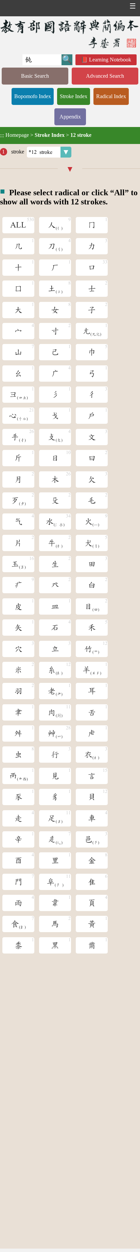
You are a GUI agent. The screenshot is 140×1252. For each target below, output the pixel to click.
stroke (17, 152)
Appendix (70, 117)
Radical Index (111, 96)
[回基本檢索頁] (70, 33)
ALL (18, 225)
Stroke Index (73, 96)
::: (2, 135)
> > (45, 135)
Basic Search (35, 76)
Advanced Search (105, 76)
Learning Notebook (110, 59)
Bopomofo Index (32, 96)
